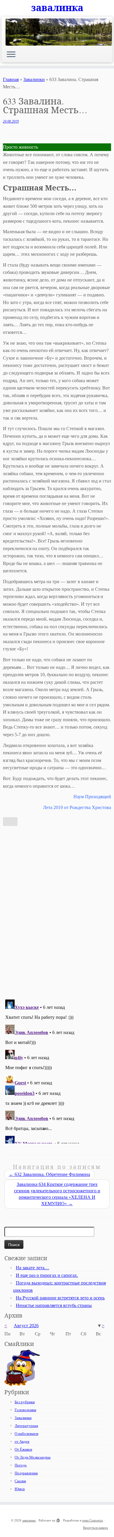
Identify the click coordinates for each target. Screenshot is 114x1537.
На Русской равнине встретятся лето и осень (60, 1297)
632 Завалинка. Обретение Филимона (49, 1174)
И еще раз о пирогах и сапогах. (47, 1275)
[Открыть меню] (11, 55)
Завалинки (34, 79)
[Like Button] (10, 821)
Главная (11, 79)
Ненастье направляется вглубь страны (54, 1305)
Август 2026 (26, 1325)
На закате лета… (32, 1267)
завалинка (57, 7)
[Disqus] (57, 911)
